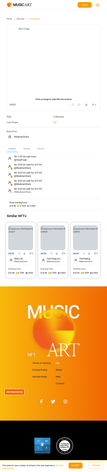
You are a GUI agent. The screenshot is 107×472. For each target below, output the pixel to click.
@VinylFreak (21, 160)
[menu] (97, 5)
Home (9, 19)
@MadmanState (23, 168)
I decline (96, 465)
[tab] (12, 148)
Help (58, 376)
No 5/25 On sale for (28, 189)
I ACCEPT (75, 465)
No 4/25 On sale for (28, 180)
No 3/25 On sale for (28, 172)
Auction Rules (39, 376)
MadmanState (21, 136)
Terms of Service (41, 363)
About (59, 370)
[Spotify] (79, 104)
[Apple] (86, 104)
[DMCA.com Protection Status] (42, 445)
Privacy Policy (39, 370)
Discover (21, 19)
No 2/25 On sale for (28, 164)
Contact (60, 383)
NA (55, 122)
